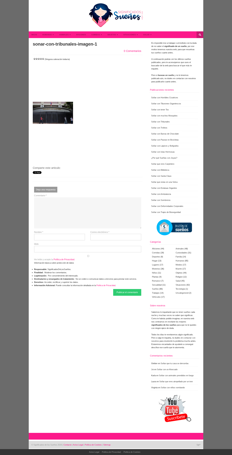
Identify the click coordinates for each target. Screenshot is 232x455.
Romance (156, 281)
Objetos (111, 35)
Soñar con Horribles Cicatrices (164, 97)
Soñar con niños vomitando (173, 387)
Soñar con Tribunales (160, 122)
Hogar (154, 261)
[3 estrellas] (39, 59)
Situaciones (129, 35)
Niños (154, 273)
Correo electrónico (99, 232)
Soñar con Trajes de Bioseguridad (166, 212)
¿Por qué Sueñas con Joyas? (164, 158)
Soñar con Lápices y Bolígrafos (165, 146)
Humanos (47, 35)
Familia (179, 257)
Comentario (40, 195)
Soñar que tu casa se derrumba (174, 363)
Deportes (156, 257)
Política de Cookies (93, 445)
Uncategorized (182, 293)
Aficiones (81, 35)
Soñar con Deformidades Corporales (167, 206)
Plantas (155, 277)
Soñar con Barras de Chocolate (165, 134)
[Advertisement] (88, 79)
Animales (64, 35)
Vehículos (156, 297)
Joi (152, 369)
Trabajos (156, 293)
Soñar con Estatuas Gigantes (164, 188)
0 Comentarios (132, 50)
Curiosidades (181, 252)
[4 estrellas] (41, 59)
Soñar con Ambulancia (161, 194)
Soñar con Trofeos (159, 128)
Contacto (67, 445)
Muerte (179, 269)
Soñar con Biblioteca (160, 170)
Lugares (155, 265)
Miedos (179, 265)
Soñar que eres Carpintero (162, 164)
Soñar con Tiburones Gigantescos (166, 103)
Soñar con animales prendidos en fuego (176, 375)
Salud (146, 35)
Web (36, 244)
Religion (179, 277)
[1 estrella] (34, 59)
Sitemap (106, 445)
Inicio (34, 35)
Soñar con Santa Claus (161, 176)
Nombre (38, 232)
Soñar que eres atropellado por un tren (176, 381)
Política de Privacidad (64, 259)
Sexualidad (157, 285)
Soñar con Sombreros (161, 200)
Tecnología (180, 289)
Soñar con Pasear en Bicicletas (165, 140)
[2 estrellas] (37, 59)
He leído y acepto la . (54, 259)
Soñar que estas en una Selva (164, 182)
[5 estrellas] (43, 59)
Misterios (156, 269)
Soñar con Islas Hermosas (163, 152)
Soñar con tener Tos (160, 109)
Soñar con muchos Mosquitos (164, 115)
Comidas (95, 35)
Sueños (155, 289)
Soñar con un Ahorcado (167, 369)
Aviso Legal (78, 445)
